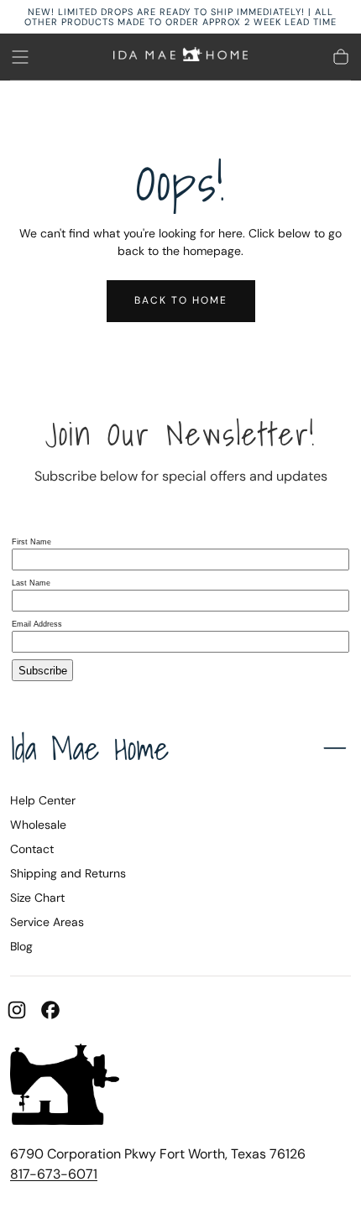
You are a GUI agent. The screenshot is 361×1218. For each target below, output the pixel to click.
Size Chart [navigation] (37, 897)
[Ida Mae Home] (64, 1087)
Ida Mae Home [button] (90, 748)
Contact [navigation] (32, 848)
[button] (20, 57)
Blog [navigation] (21, 946)
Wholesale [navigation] (38, 824)
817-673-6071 (53, 1174)
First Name (31, 542)
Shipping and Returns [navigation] (68, 873)
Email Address (37, 624)
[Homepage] (180, 57)
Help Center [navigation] (43, 800)
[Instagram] (17, 1010)
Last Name (31, 583)
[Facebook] (50, 1010)
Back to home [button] (181, 300)
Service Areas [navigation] (47, 921)
